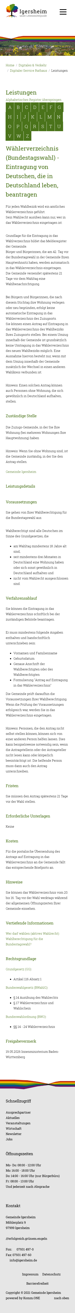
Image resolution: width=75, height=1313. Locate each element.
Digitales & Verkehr (33, 65)
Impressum (30, 1274)
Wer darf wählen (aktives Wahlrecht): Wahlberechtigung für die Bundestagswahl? (33, 938)
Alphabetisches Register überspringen (33, 100)
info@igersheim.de (23, 1260)
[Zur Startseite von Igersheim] (37, 11)
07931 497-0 (25, 1249)
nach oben (61, 1298)
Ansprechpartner (18, 1112)
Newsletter (14, 1134)
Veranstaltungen (18, 1123)
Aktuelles (13, 1118)
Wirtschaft (14, 1128)
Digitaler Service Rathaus (28, 70)
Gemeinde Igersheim (21, 472)
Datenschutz (51, 1274)
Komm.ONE (31, 1298)
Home (10, 65)
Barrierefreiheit (37, 1283)
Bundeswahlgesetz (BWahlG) (27, 987)
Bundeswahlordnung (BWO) (26, 1017)
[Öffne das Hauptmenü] (63, 12)
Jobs (9, 1139)
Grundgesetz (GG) (18, 969)
